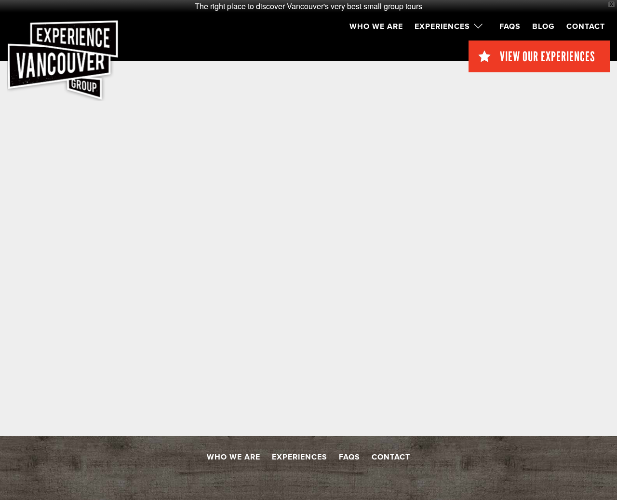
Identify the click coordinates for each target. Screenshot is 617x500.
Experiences (442, 26)
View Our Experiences (547, 56)
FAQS (510, 26)
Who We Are (376, 26)
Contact (585, 26)
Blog (543, 26)
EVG (63, 60)
